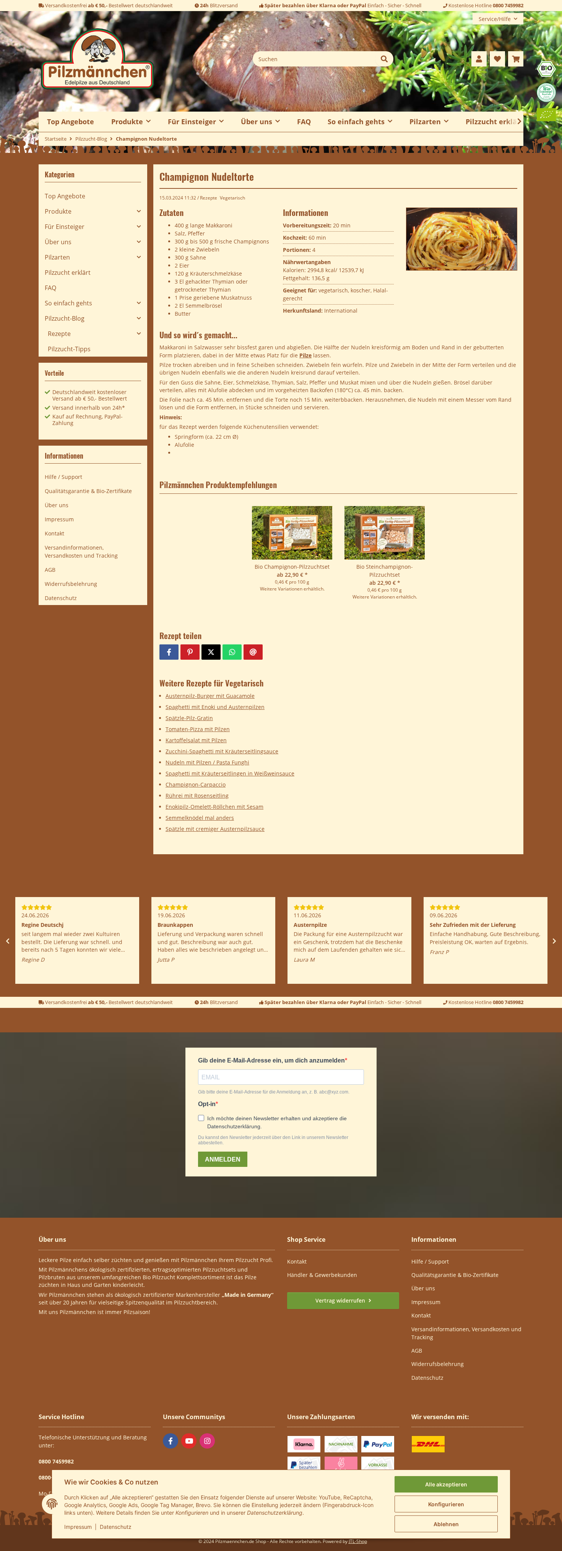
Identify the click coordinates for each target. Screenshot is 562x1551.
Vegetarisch (232, 198)
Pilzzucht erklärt (494, 121)
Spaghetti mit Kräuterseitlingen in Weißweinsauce (230, 773)
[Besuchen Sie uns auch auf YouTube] (189, 1441)
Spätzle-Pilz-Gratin (189, 718)
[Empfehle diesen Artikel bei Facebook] (169, 652)
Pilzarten (57, 257)
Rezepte (208, 198)
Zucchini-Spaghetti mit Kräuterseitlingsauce (222, 751)
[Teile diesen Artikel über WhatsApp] (232, 652)
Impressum (78, 1526)
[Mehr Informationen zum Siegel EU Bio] (546, 114)
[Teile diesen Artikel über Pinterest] (190, 652)
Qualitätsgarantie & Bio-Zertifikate (88, 491)
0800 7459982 (508, 5)
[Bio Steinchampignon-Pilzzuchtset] (384, 534)
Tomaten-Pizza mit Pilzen (198, 729)
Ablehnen (446, 1524)
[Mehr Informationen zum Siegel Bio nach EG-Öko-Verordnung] (546, 68)
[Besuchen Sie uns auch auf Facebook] (170, 1441)
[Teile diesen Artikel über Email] (253, 652)
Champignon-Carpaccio (196, 784)
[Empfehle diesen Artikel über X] (211, 652)
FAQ (304, 121)
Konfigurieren (446, 1504)
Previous (7, 941)
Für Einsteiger (64, 226)
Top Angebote (65, 196)
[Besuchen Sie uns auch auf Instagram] (207, 1441)
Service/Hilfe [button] (495, 19)
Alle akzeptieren (446, 1484)
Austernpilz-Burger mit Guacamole (210, 695)
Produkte (58, 211)
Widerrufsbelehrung (71, 583)
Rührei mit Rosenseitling (197, 795)
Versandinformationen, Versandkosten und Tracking (81, 551)
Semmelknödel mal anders (200, 817)
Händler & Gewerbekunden (322, 1274)
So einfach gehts (68, 303)
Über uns (58, 242)
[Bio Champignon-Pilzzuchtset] (292, 534)
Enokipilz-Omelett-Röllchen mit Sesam (214, 806)
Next (554, 941)
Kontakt (54, 533)
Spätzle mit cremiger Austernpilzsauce (215, 828)
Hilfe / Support (63, 476)
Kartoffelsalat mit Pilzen (196, 740)
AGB (50, 569)
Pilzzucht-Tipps (69, 349)
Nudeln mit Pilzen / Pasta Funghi (207, 762)
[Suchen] (384, 59)
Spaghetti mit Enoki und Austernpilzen (215, 707)
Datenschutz (116, 1526)
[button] (479, 59)
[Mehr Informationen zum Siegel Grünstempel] (546, 92)
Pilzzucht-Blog (64, 318)
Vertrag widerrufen (341, 1300)
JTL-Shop (358, 1541)
